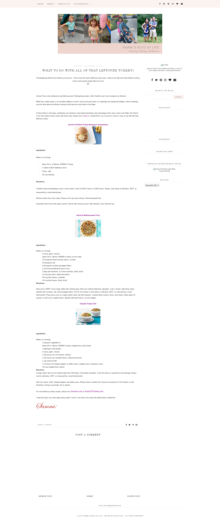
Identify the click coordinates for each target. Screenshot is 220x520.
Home (40, 4)
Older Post (134, 496)
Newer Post (45, 496)
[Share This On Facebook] (126, 425)
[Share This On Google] (137, 425)
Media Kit (64, 4)
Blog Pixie (118, 516)
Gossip (48, 425)
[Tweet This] (130, 425)
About (51, 4)
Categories (81, 4)
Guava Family (164, 171)
